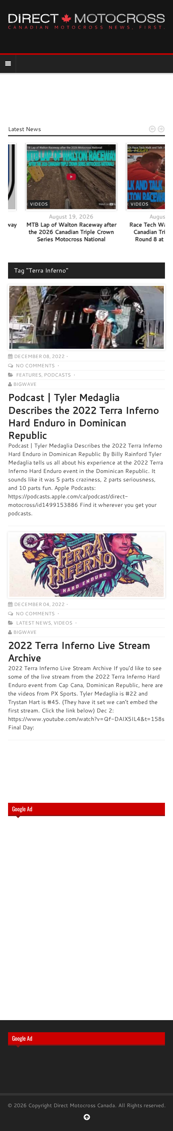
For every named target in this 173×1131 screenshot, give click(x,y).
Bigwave (25, 384)
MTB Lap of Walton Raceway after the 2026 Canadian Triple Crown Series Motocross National (56, 232)
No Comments (36, 365)
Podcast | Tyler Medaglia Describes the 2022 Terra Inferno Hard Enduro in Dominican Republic (83, 416)
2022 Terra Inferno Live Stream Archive (79, 651)
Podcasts (57, 374)
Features (28, 374)
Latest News (33, 622)
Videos (23, 204)
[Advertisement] (86, 917)
